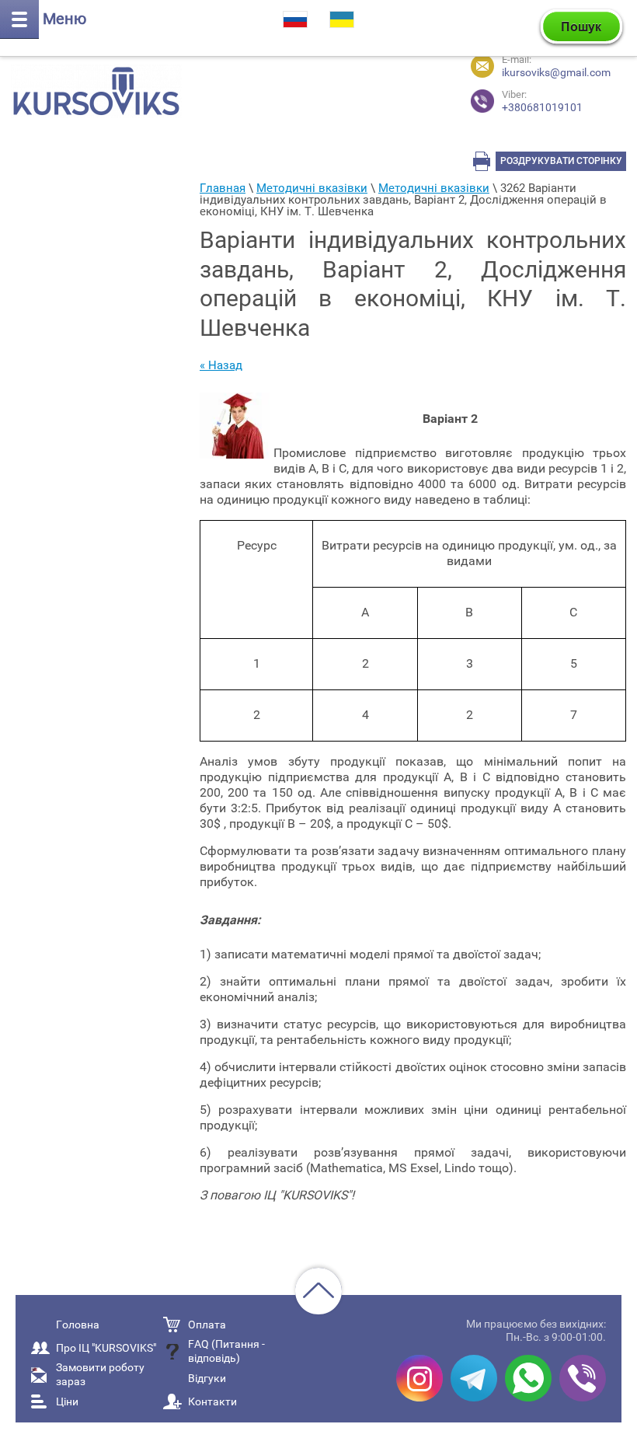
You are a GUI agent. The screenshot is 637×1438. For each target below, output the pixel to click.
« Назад (221, 365)
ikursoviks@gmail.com (556, 72)
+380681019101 (542, 101)
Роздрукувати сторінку (561, 160)
